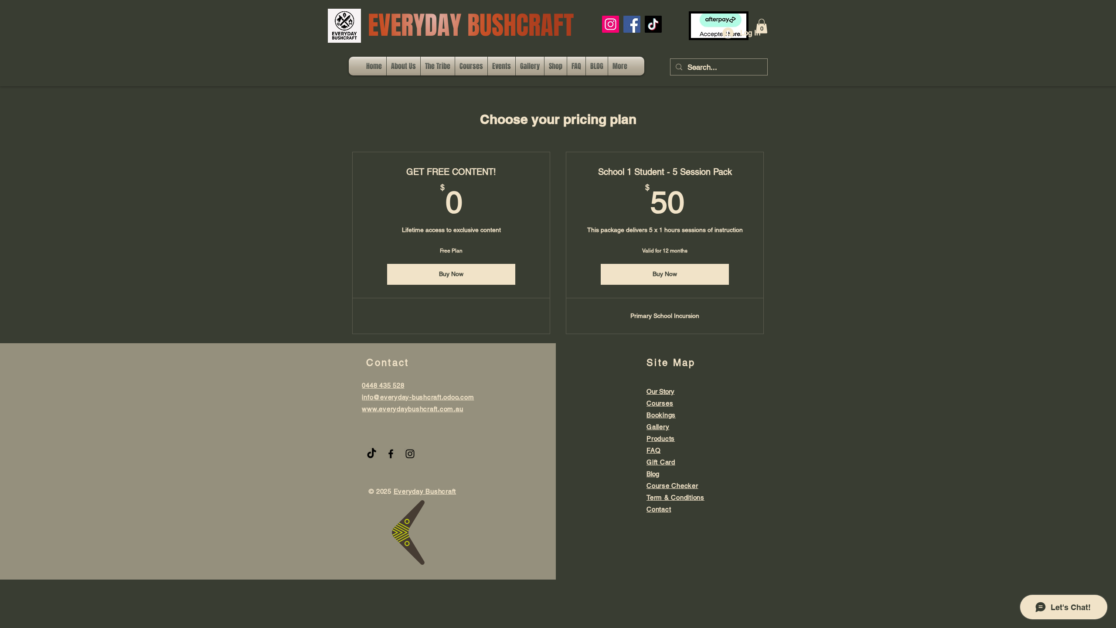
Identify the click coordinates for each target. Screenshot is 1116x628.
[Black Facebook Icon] (391, 454)
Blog (652, 474)
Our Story (660, 391)
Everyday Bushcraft (425, 491)
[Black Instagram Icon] (410, 454)
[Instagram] (610, 24)
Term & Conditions (675, 497)
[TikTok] (653, 24)
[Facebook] (631, 24)
